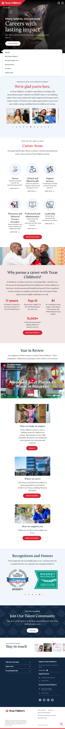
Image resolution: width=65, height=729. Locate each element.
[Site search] (59, 3)
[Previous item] (13, 127)
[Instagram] (44, 700)
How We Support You (11, 60)
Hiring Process (9, 64)
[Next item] (51, 127)
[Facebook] (40, 700)
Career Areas (9, 72)
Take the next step (12, 662)
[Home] (3, 8)
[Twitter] (48, 700)
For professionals (12, 670)
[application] (32, 380)
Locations (8, 68)
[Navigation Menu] (62, 3)
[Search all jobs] (61, 724)
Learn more (10, 666)
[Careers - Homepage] (13, 3)
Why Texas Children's (11, 56)
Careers (7, 52)
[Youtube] (52, 700)
